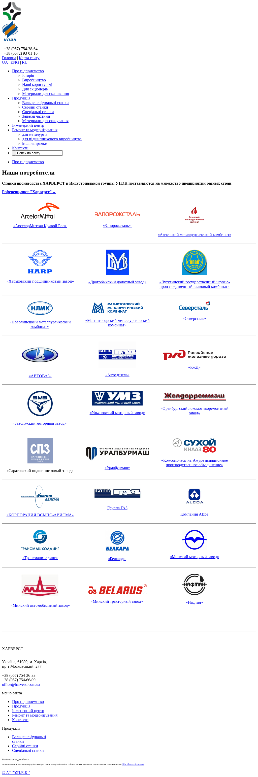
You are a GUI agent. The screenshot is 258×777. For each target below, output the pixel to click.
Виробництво (34, 80)
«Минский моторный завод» (194, 557)
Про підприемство (28, 71)
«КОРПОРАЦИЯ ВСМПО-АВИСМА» (40, 515)
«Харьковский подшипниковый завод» (40, 281)
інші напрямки (34, 143)
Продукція (21, 98)
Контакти (20, 148)
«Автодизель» (117, 375)
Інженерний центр (28, 125)
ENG (15, 62)
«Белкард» (117, 559)
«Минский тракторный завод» (117, 601)
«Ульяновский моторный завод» (117, 413)
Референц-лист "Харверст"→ (29, 192)
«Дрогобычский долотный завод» (117, 282)
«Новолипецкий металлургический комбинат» (40, 324)
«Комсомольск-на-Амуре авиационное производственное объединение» (194, 462)
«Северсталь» (194, 318)
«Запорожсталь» (117, 225)
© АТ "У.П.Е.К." (16, 772)
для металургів (35, 134)
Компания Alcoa (194, 514)
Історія (28, 75)
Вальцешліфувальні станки (45, 102)
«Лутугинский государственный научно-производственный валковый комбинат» (194, 284)
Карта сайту (29, 58)
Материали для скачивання (45, 93)
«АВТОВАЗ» (40, 376)
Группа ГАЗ (117, 508)
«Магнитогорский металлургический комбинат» (117, 322)
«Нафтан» (194, 602)
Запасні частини (36, 116)
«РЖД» (194, 367)
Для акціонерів (35, 89)
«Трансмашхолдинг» (40, 558)
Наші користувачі (37, 84)
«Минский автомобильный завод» (40, 605)
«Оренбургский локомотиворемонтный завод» (194, 410)
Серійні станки (35, 107)
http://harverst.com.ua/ (133, 764)
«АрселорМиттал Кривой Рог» (40, 226)
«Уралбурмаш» (117, 467)
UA (5, 62)
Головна (9, 58)
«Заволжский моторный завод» (40, 423)
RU (25, 62)
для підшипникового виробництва (52, 139)
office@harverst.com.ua (21, 684)
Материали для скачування (45, 121)
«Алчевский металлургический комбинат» (194, 234)
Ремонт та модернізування (34, 130)
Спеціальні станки (38, 112)
